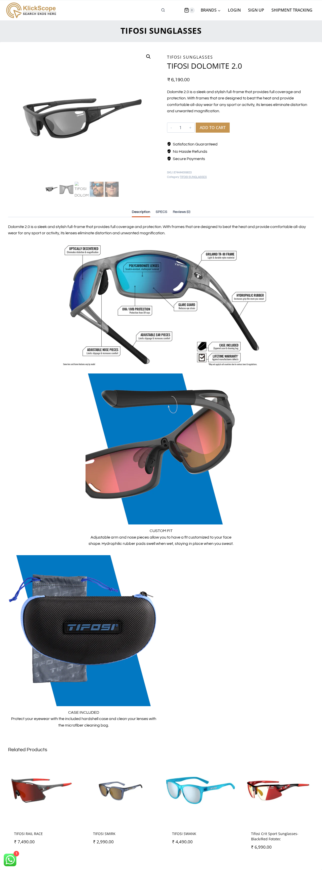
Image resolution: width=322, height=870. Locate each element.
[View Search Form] (163, 10)
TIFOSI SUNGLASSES (161, 30)
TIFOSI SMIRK (104, 833)
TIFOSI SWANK (184, 833)
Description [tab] (141, 212)
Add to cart (213, 127)
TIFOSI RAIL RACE (28, 833)
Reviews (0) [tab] (181, 212)
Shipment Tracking (291, 10)
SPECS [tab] (161, 212)
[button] (148, 56)
